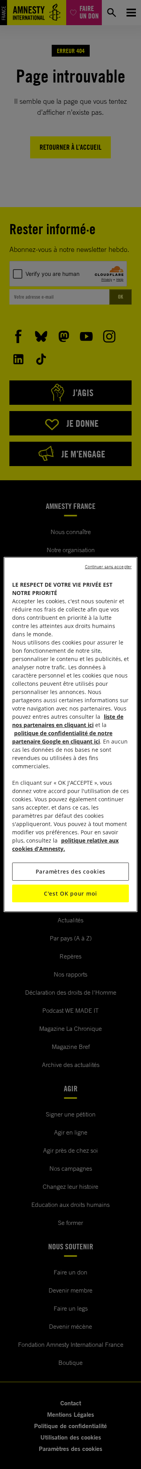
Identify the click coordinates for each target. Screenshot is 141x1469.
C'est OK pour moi (70, 893)
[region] (70, 734)
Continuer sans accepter (108, 566)
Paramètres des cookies (70, 871)
